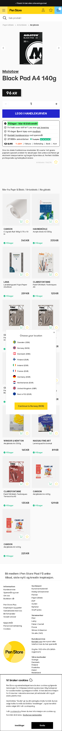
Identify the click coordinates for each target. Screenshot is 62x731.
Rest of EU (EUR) (24, 394)
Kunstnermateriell (40, 588)
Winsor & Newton (39, 630)
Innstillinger (20, 725)
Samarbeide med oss (12, 611)
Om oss (6, 595)
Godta (42, 725)
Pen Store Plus (9, 604)
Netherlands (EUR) (25, 382)
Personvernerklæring (12, 626)
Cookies (7, 629)
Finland (35, 665)
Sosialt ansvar (9, 617)
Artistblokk (22, 25)
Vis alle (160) (37, 633)
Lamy (34, 621)
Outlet (34, 604)
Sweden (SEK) (23, 342)
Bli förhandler (9, 614)
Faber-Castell (38, 624)
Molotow (10, 71)
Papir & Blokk (8, 25)
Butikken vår (8, 598)
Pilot (33, 618)
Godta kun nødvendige (32, 715)
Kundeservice (9, 589)
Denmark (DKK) (23, 354)
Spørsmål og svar (11, 592)
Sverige (35, 659)
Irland (34, 670)
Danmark (36, 662)
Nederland (36, 672)
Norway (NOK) (23, 348)
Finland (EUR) (23, 359)
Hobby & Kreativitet (40, 592)
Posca (34, 627)
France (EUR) (22, 371)
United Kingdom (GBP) (27, 388)
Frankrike (36, 667)
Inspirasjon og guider (12, 607)
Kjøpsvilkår (8, 623)
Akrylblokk (34, 25)
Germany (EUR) (23, 377)
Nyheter (35, 607)
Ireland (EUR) (22, 365)
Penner (35, 595)
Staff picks (36, 610)
